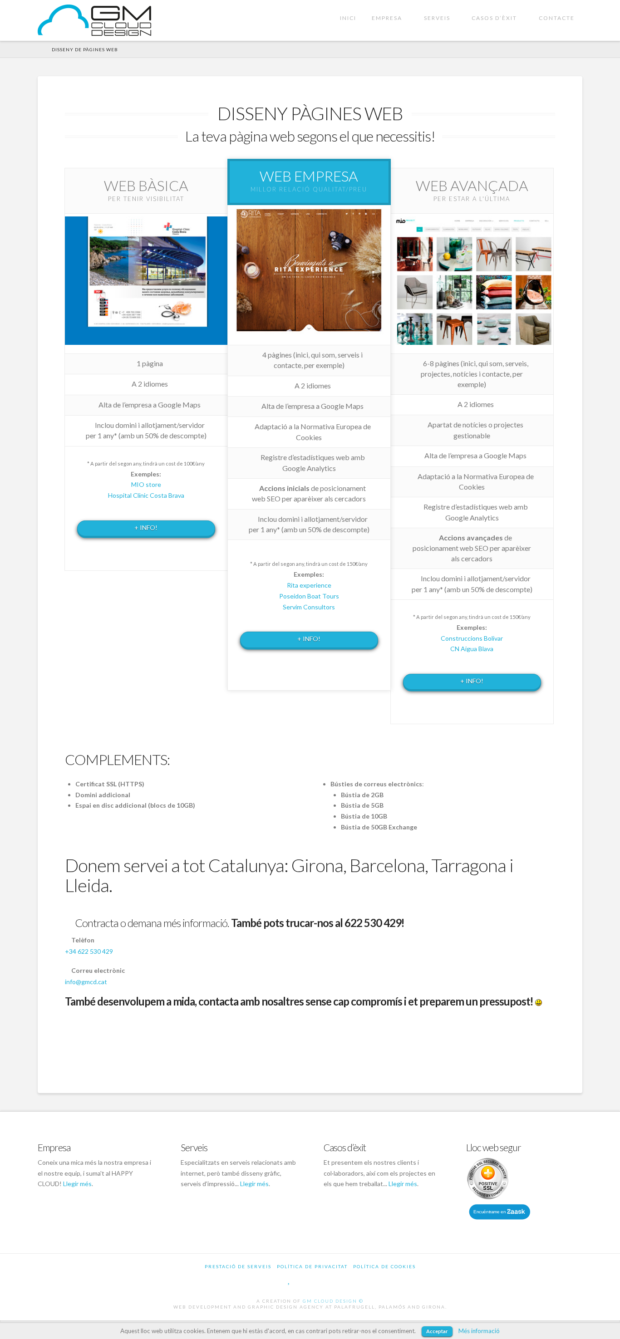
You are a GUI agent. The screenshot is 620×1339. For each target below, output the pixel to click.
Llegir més (77, 1183)
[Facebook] (270, 1280)
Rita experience (309, 585)
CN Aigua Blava (471, 648)
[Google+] (308, 1280)
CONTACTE (557, 18)
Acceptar (437, 1331)
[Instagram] (350, 1280)
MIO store (146, 484)
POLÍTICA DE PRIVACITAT (312, 1266)
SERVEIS (439, 10)
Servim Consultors (309, 607)
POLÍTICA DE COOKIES (384, 1266)
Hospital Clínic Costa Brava (146, 495)
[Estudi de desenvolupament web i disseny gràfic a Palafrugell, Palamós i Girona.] (94, 20)
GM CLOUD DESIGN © (333, 1301)
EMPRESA (389, 10)
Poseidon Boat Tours (309, 596)
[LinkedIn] (329, 1280)
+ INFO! (145, 527)
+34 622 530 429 (89, 951)
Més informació (479, 1330)
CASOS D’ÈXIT (496, 10)
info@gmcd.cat (86, 982)
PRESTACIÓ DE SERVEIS (238, 1266)
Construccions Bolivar (472, 638)
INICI (348, 18)
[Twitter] (289, 1280)
